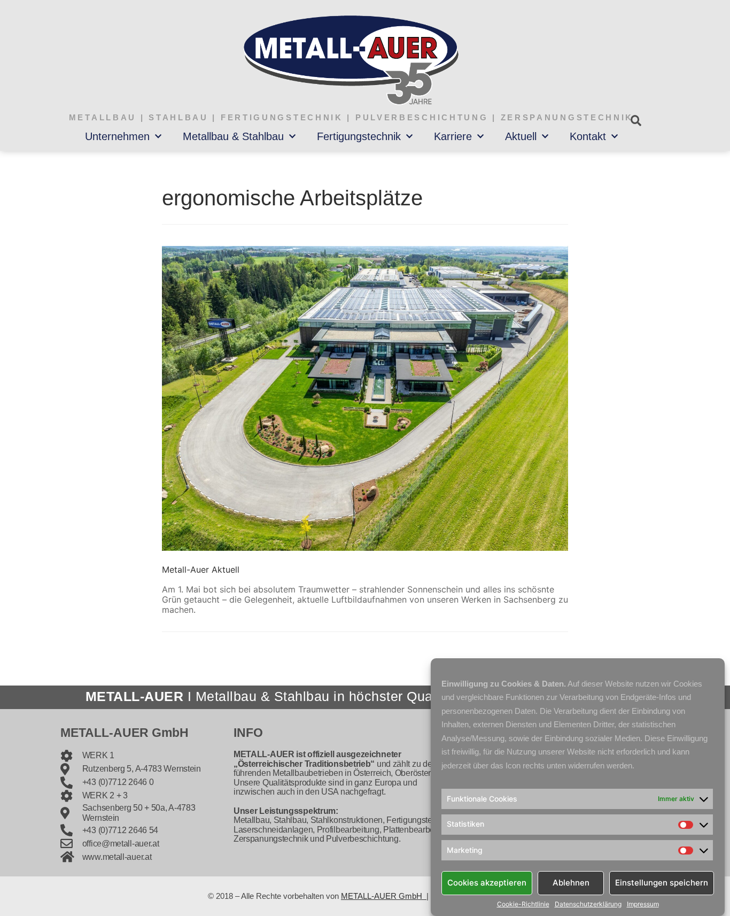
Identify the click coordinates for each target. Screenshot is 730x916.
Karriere (453, 136)
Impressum (643, 904)
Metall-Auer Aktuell (200, 569)
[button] (636, 120)
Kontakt (588, 136)
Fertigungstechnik (359, 136)
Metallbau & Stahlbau (233, 136)
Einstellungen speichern (661, 882)
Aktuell (521, 136)
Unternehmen (117, 136)
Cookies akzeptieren (486, 882)
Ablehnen (571, 882)
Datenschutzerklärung (588, 904)
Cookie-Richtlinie (523, 904)
